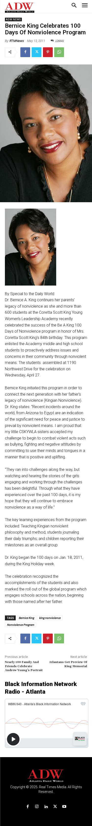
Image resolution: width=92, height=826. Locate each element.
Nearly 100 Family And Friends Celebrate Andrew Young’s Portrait (24, 666)
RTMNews (17, 41)
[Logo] (46, 775)
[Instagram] (37, 806)
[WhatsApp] (59, 52)
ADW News (13, 19)
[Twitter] (36, 52)
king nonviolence (50, 618)
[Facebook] (25, 52)
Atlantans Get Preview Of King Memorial (68, 664)
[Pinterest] (48, 52)
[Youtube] (64, 806)
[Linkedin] (46, 806)
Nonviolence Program (20, 624)
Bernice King (26, 618)
